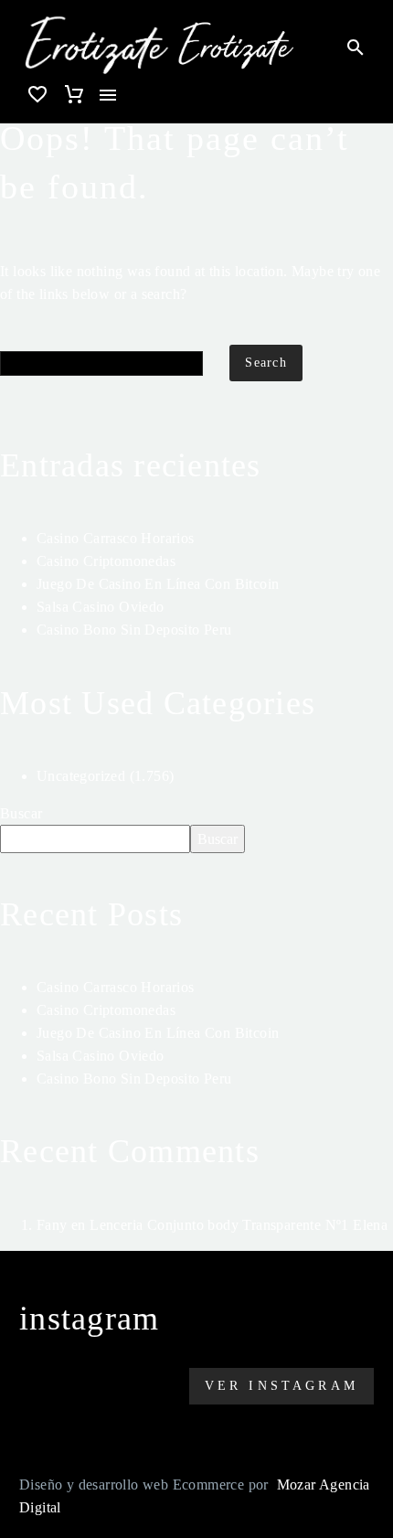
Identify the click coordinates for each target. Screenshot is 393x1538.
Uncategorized (81, 776)
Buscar (21, 813)
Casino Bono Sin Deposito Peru (134, 629)
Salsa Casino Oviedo (101, 606)
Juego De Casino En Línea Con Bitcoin (158, 584)
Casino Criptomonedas (106, 561)
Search (266, 362)
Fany (52, 1225)
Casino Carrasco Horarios (116, 538)
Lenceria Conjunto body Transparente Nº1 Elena (239, 1225)
